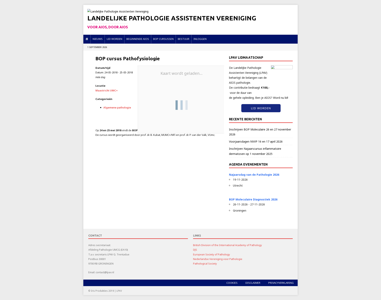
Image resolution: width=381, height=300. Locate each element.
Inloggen (200, 39)
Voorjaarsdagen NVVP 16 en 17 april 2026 (256, 141)
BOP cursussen (163, 39)
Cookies (232, 283)
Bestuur (183, 39)
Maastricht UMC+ (106, 90)
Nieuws (98, 39)
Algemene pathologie (117, 107)
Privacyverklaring (281, 283)
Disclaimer (252, 283)
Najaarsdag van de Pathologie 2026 (254, 174)
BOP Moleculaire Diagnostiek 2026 (253, 199)
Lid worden (114, 39)
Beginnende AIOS (137, 39)
